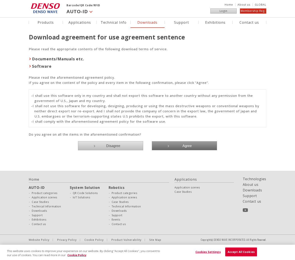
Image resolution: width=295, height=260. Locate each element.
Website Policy (39, 240)
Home (229, 4)
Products (46, 22)
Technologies (254, 179)
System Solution (85, 187)
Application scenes (44, 197)
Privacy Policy (67, 240)
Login (223, 11)
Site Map (155, 240)
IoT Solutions (81, 197)
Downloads (147, 22)
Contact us (249, 22)
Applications (79, 22)
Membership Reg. (253, 11)
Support (181, 22)
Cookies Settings (208, 252)
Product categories (44, 193)
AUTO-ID (36, 187)
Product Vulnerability (126, 240)
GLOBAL (260, 4)
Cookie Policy (94, 240)
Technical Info (114, 22)
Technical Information (46, 206)
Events (116, 219)
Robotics (117, 187)
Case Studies (40, 202)
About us (244, 4)
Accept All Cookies (241, 252)
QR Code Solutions (85, 193)
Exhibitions (215, 22)
